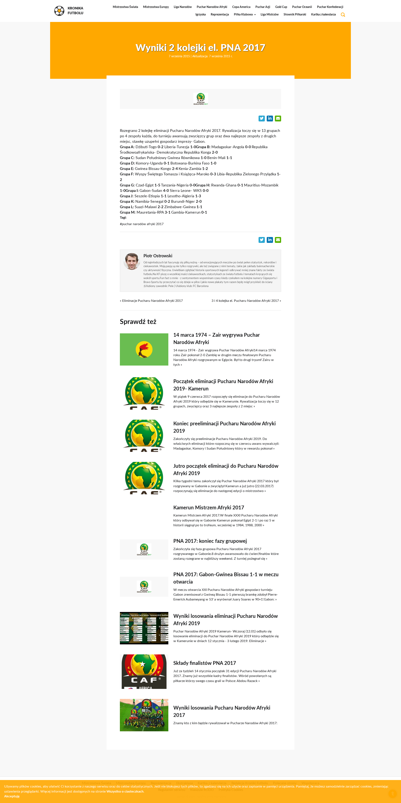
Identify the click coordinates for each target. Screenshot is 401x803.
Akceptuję (12, 796)
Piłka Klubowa (243, 14)
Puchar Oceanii (302, 7)
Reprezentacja (220, 14)
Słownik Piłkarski (295, 14)
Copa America (241, 7)
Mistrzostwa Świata (125, 7)
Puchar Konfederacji (330, 7)
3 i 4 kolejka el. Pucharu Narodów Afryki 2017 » (246, 300)
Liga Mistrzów (270, 14)
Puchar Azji (262, 7)
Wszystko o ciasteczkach (125, 791)
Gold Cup (281, 7)
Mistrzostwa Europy (156, 7)
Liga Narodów (183, 7)
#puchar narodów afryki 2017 (142, 224)
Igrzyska (200, 14)
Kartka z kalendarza (323, 14)
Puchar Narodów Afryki (212, 7)
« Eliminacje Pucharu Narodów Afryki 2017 (151, 300)
